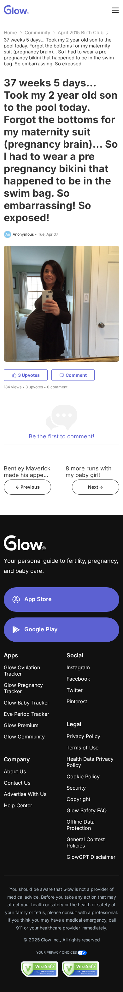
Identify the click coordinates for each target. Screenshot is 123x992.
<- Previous (27, 487)
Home (10, 33)
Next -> (95, 487)
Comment (76, 375)
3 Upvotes (29, 375)
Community (37, 33)
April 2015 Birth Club (80, 33)
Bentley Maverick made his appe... (27, 471)
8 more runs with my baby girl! (89, 471)
